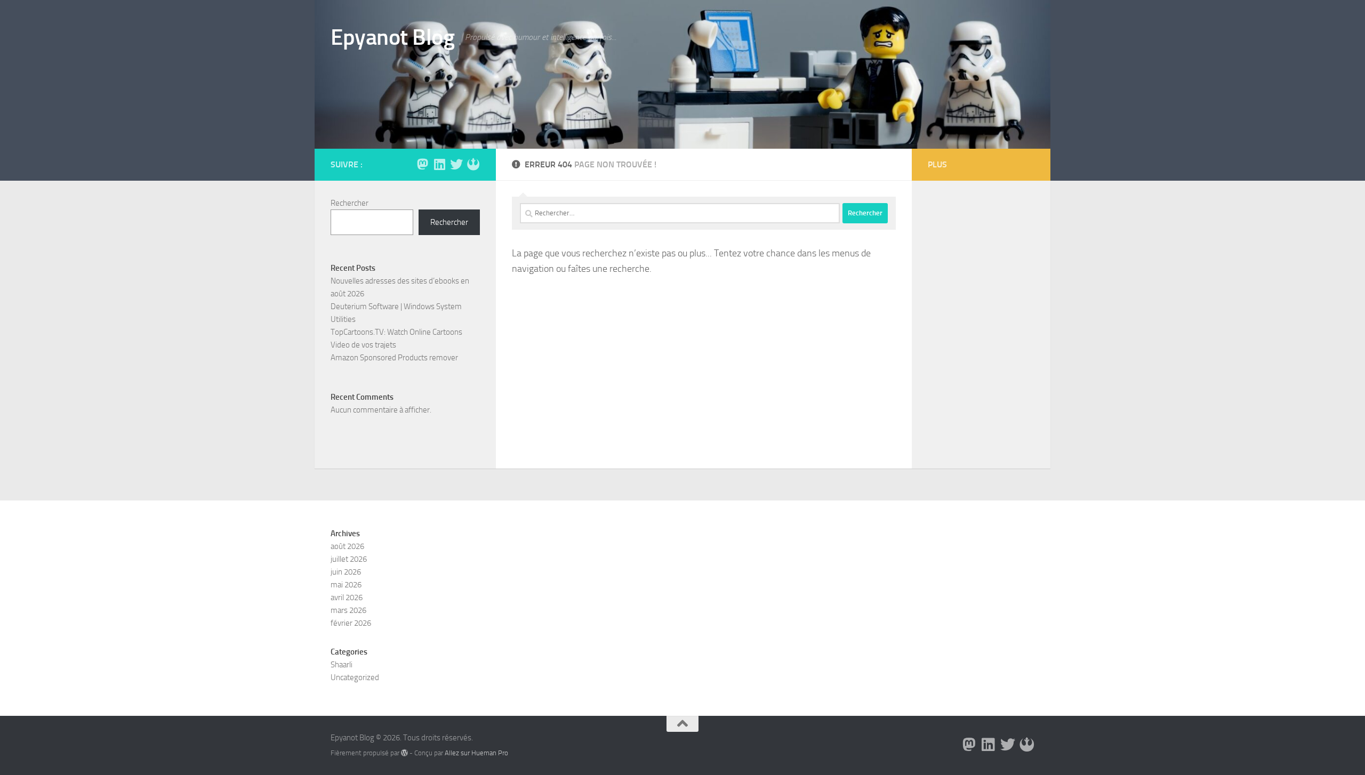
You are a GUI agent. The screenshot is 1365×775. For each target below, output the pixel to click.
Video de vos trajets (363, 345)
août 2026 (347, 546)
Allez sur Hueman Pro (476, 753)
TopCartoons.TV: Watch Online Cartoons (396, 332)
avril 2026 (347, 597)
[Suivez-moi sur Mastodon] (422, 164)
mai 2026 (346, 585)
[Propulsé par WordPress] (404, 752)
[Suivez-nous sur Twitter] (456, 164)
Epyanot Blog (392, 37)
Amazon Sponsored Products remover (394, 357)
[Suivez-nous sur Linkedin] (439, 164)
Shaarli (341, 664)
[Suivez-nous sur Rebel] (473, 164)
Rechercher (349, 203)
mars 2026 (348, 610)
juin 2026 (346, 572)
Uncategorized (355, 677)
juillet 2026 (349, 559)
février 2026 (351, 623)
